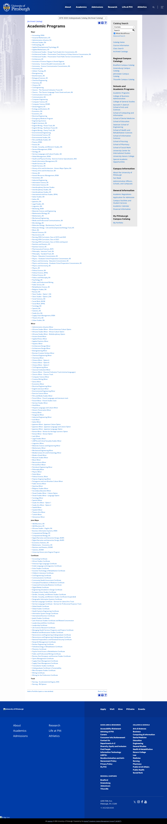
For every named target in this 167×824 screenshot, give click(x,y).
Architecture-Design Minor (41, 346)
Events (141, 709)
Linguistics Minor (38, 443)
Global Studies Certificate (41, 609)
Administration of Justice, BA (41, 40)
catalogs (50, 821)
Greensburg (105, 783)
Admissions (97, 7)
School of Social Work (122, 147)
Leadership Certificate (39, 625)
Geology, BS (36, 152)
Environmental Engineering (41, 133)
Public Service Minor (39, 484)
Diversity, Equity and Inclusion (113, 746)
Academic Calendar (121, 206)
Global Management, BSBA (41, 156)
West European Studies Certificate (44, 670)
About (68, 7)
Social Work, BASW (38, 301)
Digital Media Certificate (40, 587)
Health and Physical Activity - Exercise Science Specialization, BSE (54, 159)
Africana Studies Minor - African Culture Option (48, 332)
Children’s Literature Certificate (43, 573)
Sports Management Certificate (43, 658)
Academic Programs (121, 93)
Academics (81, 7)
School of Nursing (120, 141)
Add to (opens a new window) (40, 691)
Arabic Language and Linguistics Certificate (47, 566)
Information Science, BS (40, 182)
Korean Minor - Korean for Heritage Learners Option (50, 431)
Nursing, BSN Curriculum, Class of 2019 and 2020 (49, 237)
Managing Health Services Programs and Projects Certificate (52, 630)
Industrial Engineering (39, 180)
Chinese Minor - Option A (40, 360)
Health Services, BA (39, 163)
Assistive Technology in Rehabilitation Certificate (48, 571)
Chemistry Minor (38, 358)
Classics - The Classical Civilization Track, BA (47, 90)
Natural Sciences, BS (39, 232)
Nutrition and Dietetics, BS (41, 244)
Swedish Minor (37, 510)
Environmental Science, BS (41, 135)
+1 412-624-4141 (107, 808)
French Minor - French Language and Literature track (50, 398)
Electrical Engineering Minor (41, 386)
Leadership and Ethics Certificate (43, 623)
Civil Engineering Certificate (41, 575)
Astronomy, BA (37, 68)
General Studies (139, 746)
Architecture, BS (37, 59)
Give (120, 709)
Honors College (139, 752)
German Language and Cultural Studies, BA (47, 154)
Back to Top (102, 691)
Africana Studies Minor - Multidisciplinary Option (48, 334)
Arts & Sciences (139, 729)
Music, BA (35, 230)
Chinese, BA (36, 85)
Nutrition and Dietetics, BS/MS (42, 547)
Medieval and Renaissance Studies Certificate (47, 632)
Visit (112, 709)
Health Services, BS (38, 166)
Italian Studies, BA (38, 197)
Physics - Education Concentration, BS (45, 256)
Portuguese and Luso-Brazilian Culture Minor (47, 481)
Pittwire (130, 709)
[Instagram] (138, 802)
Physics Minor (37, 472)
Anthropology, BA (38, 45)
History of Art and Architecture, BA (44, 171)
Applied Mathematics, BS (40, 49)
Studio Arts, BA (37, 313)
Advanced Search (119, 36)
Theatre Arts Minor (38, 512)
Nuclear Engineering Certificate (43, 644)
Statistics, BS (36, 311)
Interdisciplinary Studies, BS (41, 192)
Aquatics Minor (37, 344)
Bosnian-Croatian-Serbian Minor (43, 353)
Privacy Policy (106, 764)
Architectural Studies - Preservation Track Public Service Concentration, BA (57, 57)
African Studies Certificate (41, 561)
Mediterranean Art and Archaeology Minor (46, 453)
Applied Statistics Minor (40, 341)
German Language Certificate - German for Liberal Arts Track (53, 602)
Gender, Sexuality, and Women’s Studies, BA (47, 147)
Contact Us (105, 741)
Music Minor (36, 460)
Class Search (118, 48)
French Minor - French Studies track (44, 401)
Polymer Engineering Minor (41, 479)
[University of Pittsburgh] (13, 709)
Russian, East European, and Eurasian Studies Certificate (51, 656)
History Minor (37, 412)
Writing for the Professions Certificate (45, 675)
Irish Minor (36, 420)
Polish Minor (36, 474)
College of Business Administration (121, 97)
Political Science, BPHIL (40, 273)
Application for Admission (123, 197)
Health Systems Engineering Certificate (45, 611)
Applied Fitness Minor (39, 339)
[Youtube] (145, 802)
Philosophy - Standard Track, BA (43, 254)
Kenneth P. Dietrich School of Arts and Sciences (121, 107)
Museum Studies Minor (40, 458)
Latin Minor (36, 436)
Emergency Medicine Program (42, 118)
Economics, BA (37, 111)
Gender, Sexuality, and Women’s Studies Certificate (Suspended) (54, 597)
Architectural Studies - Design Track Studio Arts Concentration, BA (54, 52)
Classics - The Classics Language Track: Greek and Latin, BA (52, 92)
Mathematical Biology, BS (41, 213)
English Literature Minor (40, 389)
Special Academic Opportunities (120, 160)
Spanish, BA (36, 308)
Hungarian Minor (38, 415)
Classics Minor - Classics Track (42, 374)
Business (137, 732)
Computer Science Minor (40, 377)
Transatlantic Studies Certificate (43, 666)
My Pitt (103, 767)
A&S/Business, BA (38, 524)
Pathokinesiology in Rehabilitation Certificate (47, 647)
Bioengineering (37, 73)
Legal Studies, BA (38, 204)
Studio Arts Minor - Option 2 (41, 505)
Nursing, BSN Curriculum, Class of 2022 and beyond (49, 242)
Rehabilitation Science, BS (41, 287)
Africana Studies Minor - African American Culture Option (51, 329)
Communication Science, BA (41, 95)
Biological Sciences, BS (40, 78)
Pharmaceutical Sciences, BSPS (43, 249)
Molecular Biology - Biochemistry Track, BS (46, 225)
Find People (105, 749)
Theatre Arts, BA (38, 318)
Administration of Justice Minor (42, 327)
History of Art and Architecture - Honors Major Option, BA (51, 168)
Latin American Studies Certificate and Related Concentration (53, 621)
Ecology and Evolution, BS (41, 109)
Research (112, 7)
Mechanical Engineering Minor (42, 450)
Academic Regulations (122, 194)
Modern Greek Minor (39, 455)
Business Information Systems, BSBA (44, 531)
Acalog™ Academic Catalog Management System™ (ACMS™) (102, 821)
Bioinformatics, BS (38, 76)
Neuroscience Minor (39, 462)
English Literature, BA (39, 123)
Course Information (121, 45)
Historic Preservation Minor (41, 410)
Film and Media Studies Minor (42, 396)
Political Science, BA (39, 270)
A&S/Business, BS (38, 526)
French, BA (36, 145)
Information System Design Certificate (45, 613)
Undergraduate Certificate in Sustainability (46, 668)
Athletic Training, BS (39, 71)
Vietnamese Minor (38, 517)
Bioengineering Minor (39, 351)
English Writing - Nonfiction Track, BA (44, 128)
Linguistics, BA (37, 206)
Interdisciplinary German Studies (43, 187)
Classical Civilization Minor (41, 370)
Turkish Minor (37, 514)
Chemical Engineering (39, 80)
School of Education (121, 121)
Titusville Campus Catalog (123, 79)
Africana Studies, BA (39, 42)
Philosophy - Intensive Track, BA (43, 251)
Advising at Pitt (107, 732)
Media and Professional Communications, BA (47, 220)
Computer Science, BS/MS (41, 104)
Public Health (138, 770)
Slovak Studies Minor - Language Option (45, 495)
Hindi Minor (36, 405)
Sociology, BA (36, 306)
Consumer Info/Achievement (112, 738)
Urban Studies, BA (38, 320)
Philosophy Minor (38, 469)
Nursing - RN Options (39, 684)
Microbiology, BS (38, 223)
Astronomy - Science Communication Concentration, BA (51, 66)
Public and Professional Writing (42, 282)
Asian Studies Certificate (40, 568)
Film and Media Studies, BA (41, 140)
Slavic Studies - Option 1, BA (41, 294)
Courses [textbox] (117, 27)
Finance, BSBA (37, 142)
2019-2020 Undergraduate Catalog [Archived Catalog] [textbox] (81, 18)
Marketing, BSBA (38, 209)
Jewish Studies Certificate (40, 618)
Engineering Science (39, 121)
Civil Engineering (38, 87)
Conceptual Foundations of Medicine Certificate (48, 583)
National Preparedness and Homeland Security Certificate (52, 639)
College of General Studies (124, 101)
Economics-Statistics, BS (40, 543)
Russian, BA (36, 292)
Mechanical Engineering (40, 218)
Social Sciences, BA (38, 299)
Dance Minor (36, 382)
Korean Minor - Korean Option (42, 434)
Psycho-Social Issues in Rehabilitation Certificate (48, 651)
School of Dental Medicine (124, 118)
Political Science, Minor (40, 476)
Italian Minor (36, 422)
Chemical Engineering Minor (42, 355)
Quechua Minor (37, 486)
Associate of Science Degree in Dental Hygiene (48, 61)
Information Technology (110, 752)
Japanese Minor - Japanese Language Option (47, 429)
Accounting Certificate (39, 559)
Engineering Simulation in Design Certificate (47, 590)
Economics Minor (38, 384)
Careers (103, 735)
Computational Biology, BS (41, 533)
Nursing (136, 761)
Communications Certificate (41, 578)
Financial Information (122, 209)
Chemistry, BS (37, 83)
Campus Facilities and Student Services (122, 201)
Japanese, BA (36, 201)
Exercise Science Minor (40, 393)
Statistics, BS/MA (38, 550)
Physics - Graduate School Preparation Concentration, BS (51, 259)
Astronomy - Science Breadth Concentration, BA (48, 64)
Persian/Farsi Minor (39, 465)
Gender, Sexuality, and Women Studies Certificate (49, 594)
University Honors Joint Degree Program (46, 552)
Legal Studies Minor (39, 439)
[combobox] (82, 18)
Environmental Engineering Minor (43, 391)
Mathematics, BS (38, 216)
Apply (103, 709)
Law (134, 755)
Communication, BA (39, 97)
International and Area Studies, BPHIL (45, 194)
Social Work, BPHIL (38, 304)
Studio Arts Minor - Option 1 (41, 503)
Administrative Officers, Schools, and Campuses (123, 182)
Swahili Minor (36, 507)
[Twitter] (135, 802)
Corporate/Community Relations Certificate (47, 585)
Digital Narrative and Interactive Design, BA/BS (48, 538)
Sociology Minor (37, 498)
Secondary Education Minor (41, 491)
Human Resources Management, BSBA (45, 175)
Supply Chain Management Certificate (45, 661)
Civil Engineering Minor (40, 367)
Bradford (104, 780)
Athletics (142, 7)
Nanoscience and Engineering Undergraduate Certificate (51, 635)
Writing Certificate (38, 673)
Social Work (138, 773)
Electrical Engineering (39, 116)
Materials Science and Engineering (44, 211)
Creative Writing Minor (40, 379)
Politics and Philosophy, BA (41, 278)
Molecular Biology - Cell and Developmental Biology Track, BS (53, 228)
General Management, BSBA (42, 149)
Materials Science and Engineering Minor (46, 446)
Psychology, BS (37, 280)
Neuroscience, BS (38, 235)
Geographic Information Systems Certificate (47, 599)
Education (137, 741)
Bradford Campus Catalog (123, 65)
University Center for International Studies (121, 151)
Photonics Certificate (39, 649)
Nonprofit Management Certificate (44, 642)
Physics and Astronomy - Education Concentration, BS (50, 261)
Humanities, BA (37, 178)
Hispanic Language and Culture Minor (45, 408)
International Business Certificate (43, 616)
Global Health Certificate (40, 606)
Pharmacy (137, 764)
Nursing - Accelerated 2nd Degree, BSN (45, 682)
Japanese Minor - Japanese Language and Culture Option (51, 427)
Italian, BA (35, 199)
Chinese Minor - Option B (40, 362)
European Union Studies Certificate (44, 592)
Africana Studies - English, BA (42, 528)
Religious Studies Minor (40, 488)
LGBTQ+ (103, 755)
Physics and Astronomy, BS (41, 266)
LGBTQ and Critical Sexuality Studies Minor (46, 441)
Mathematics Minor (39, 448)
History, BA (36, 173)
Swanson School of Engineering (120, 125)
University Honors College (123, 156)
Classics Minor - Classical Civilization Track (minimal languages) (54, 372)
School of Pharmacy (121, 144)
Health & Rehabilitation (143, 749)
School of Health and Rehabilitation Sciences (122, 131)
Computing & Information (144, 735)
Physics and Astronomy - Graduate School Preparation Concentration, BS (57, 263)
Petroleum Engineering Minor (42, 467)
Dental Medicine (139, 738)
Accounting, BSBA (38, 35)
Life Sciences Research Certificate (43, 628)
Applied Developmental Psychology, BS (45, 47)
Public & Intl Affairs (141, 767)
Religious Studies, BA (39, 289)
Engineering (138, 743)
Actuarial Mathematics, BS (41, 38)
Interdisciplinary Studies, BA (41, 190)
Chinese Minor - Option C (40, 365)
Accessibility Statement (110, 729)
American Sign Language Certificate (44, 564)
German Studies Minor (40, 403)
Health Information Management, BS (44, 161)
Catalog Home (119, 42)
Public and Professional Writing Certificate (46, 654)
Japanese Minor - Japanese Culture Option (46, 424)
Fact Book (117, 178)
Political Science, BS (39, 275)
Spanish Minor (37, 500)
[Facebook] (142, 802)
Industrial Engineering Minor (42, 417)
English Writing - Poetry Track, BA (43, 130)
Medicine (136, 758)
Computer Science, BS (39, 102)
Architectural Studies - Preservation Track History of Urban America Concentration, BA (61, 54)
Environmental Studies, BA (41, 137)
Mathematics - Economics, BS (42, 545)
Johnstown (105, 786)
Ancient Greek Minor (39, 336)
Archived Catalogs (120, 51)
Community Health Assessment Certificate (46, 580)
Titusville (104, 789)
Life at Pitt (127, 7)
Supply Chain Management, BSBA (43, 315)
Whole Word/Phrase (123, 33)
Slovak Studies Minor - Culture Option (45, 493)
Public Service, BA (38, 285)
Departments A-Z (107, 743)
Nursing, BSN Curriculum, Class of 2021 (45, 239)
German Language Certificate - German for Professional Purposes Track (56, 604)
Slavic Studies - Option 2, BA (41, 296)
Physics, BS (36, 268)
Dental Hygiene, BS (38, 107)
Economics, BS (37, 114)
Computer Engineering (40, 99)
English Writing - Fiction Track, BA (43, 126)
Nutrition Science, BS (39, 247)
